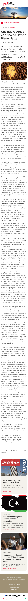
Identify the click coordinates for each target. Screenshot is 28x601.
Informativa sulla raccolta (10, 599)
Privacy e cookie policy (14, 584)
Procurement (14, 589)
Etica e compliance (14, 587)
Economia (12, 27)
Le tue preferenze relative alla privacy (15, 595)
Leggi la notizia (7, 491)
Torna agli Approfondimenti (12, 22)
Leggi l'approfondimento (9, 529)
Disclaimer (14, 586)
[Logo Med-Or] (9, 3)
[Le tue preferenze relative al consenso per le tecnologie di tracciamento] (25, 598)
